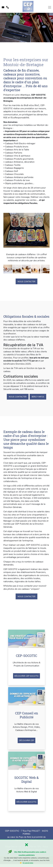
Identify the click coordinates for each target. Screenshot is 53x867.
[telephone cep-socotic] (7, 7)
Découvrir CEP (26, 740)
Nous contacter (26, 281)
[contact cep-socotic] (3, 7)
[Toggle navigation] (49, 7)
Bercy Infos (38, 396)
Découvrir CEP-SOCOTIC (26, 676)
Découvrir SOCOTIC (26, 802)
